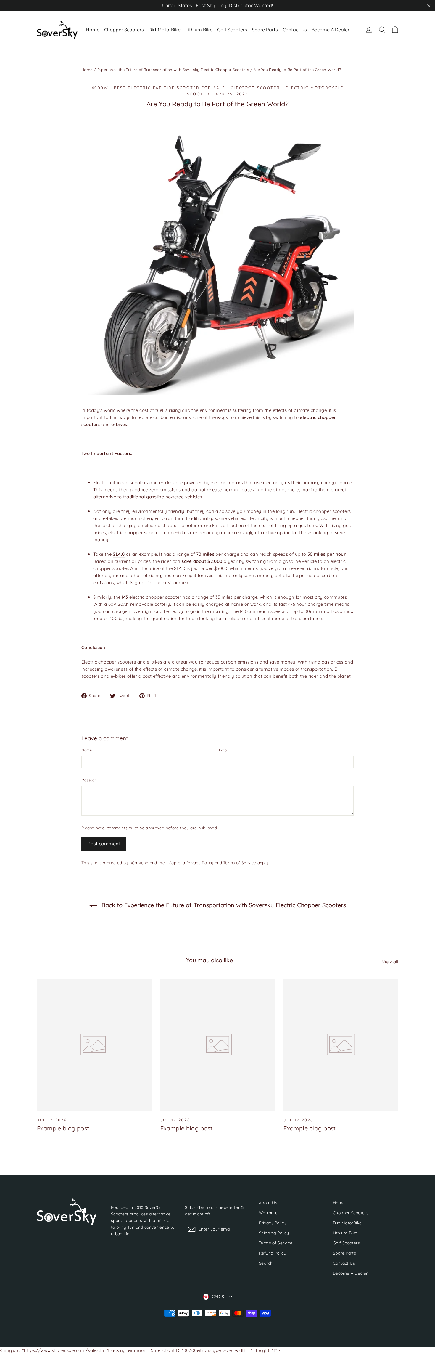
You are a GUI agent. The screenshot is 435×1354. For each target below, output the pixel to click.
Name (86, 750)
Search (266, 1262)
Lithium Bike (198, 30)
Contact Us (295, 30)
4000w (100, 87)
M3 (125, 597)
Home (92, 30)
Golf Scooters (232, 30)
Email (224, 750)
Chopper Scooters (124, 30)
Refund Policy (272, 1252)
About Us (268, 1202)
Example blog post (63, 1128)
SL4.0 (119, 554)
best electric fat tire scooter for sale (169, 87)
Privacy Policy (200, 862)
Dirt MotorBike (165, 30)
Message (89, 780)
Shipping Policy (274, 1232)
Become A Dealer (330, 30)
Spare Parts (265, 30)
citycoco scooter (255, 87)
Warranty (268, 1212)
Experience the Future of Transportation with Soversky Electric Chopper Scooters (173, 69)
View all (390, 962)
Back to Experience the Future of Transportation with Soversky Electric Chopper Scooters (223, 905)
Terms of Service (239, 862)
